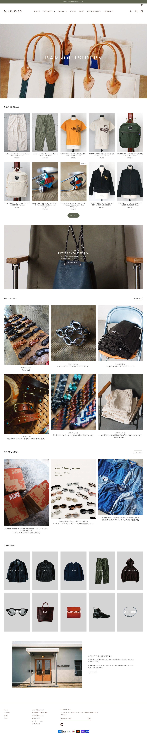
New (60, 521)
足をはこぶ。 (26, 370)
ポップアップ (73, 521)
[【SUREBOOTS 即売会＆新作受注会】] (26, 492)
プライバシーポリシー (38, 721)
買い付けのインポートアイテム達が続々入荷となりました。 (73, 436)
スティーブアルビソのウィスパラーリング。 (73, 366)
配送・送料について (38, 715)
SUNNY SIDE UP (107, 517)
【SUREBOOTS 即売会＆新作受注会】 (26, 533)
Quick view (17, 150)
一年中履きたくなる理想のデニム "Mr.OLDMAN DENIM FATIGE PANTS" (120, 436)
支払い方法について (38, 710)
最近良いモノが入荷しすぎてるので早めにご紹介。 (26, 439)
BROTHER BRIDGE (11, 529)
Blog (81, 11)
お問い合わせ (36, 724)
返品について (36, 718)
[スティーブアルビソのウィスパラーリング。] (73, 333)
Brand (61, 11)
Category (48, 11)
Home (37, 11)
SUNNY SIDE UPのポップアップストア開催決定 (120, 520)
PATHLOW (21, 529)
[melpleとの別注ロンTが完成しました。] (120, 333)
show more (92, 672)
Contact (108, 11)
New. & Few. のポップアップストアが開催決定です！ (73, 523)
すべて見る (73, 215)
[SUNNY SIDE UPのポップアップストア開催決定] (120, 487)
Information (94, 11)
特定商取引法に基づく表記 (39, 712)
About (73, 11)
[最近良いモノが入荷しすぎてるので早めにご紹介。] (26, 404)
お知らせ (38, 529)
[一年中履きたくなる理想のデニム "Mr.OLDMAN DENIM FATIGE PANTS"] (120, 402)
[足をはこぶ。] (26, 335)
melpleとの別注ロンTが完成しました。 (120, 366)
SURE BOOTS (30, 529)
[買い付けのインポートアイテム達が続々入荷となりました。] (73, 402)
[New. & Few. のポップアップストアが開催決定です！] (73, 489)
